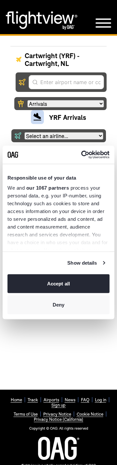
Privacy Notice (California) (58, 419)
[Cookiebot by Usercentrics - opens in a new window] (83, 155)
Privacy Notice (57, 414)
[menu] (103, 23)
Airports (51, 399)
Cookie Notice (90, 414)
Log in (100, 399)
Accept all (58, 283)
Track (33, 399)
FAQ (85, 399)
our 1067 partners (47, 188)
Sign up (58, 405)
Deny (58, 305)
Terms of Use (26, 414)
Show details (82, 263)
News (70, 399)
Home (16, 399)
